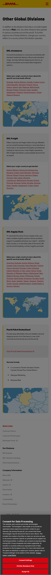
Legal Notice (11, 555)
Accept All (25, 572)
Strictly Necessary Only (25, 566)
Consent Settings (25, 560)
